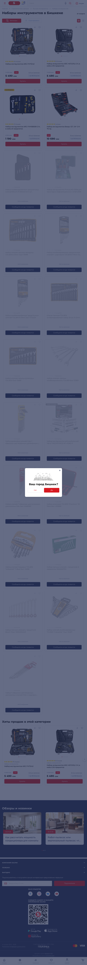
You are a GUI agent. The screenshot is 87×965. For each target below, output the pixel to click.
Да (52, 490)
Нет (35, 490)
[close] (59, 470)
